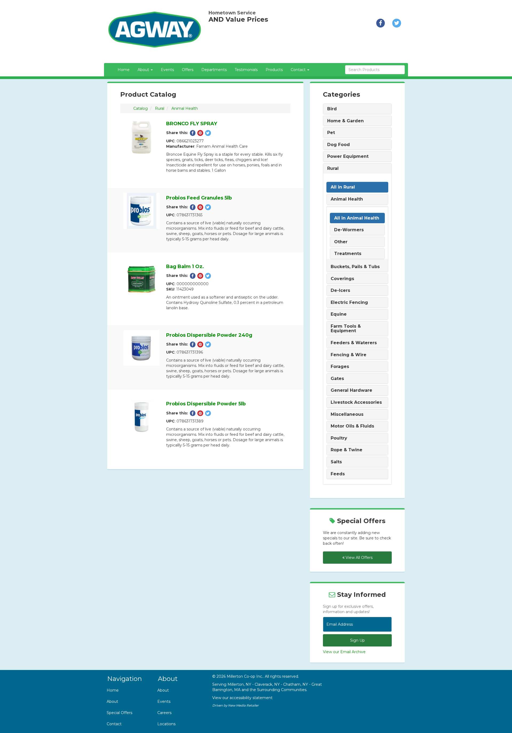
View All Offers (359, 557)
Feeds (338, 474)
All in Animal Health (356, 218)
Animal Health (184, 108)
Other (340, 242)
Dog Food (338, 144)
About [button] (144, 69)
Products (274, 69)
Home (124, 69)
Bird (332, 109)
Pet (331, 132)
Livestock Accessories (356, 402)
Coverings (342, 278)
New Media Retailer (243, 705)
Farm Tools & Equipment (346, 328)
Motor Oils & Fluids (352, 426)
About (112, 701)
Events (167, 69)
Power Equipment (348, 156)
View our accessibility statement (242, 697)
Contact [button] (299, 69)
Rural (159, 108)
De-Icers (340, 290)
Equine (339, 314)
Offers (187, 69)
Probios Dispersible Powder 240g (209, 335)
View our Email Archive (344, 651)
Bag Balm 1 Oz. (185, 266)
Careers (164, 712)
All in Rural (343, 187)
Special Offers (119, 712)
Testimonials (246, 69)
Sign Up (357, 640)
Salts (336, 462)
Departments (214, 69)
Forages (340, 366)
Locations (166, 724)
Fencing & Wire (348, 354)
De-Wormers (349, 230)
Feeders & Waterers (354, 342)
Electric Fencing (349, 302)
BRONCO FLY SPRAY (191, 124)
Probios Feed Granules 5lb (199, 198)
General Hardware (351, 390)
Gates (337, 378)
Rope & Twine (346, 450)
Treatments (347, 253)
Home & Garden (345, 121)
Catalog (140, 108)
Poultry (339, 438)
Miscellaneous (347, 414)
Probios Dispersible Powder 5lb (206, 404)
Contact (114, 724)
